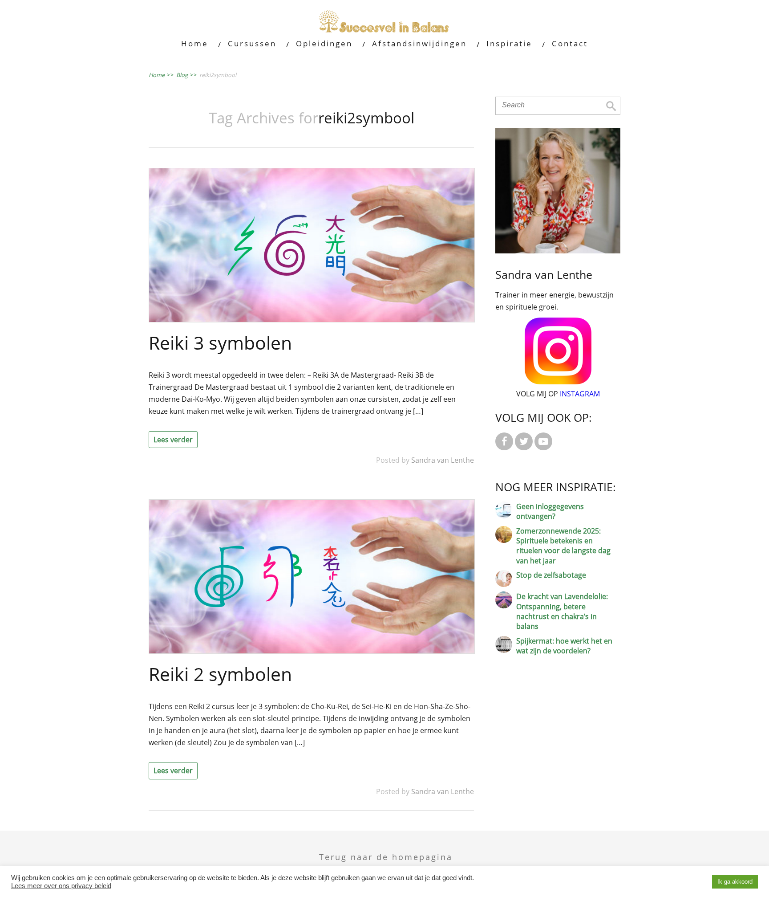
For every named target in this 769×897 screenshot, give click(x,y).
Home (194, 43)
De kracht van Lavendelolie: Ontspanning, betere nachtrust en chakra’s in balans (562, 611)
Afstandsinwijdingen (419, 43)
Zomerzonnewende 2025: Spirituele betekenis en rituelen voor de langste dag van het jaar (563, 546)
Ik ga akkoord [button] (735, 881)
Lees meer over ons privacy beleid (61, 885)
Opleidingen (324, 43)
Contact (570, 43)
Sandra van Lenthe (442, 460)
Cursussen (252, 43)
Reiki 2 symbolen (220, 673)
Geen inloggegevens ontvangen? (550, 511)
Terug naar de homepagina (386, 856)
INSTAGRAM (580, 394)
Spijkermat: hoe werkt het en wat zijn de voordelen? (564, 646)
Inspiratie (509, 43)
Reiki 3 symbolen (220, 342)
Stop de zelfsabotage (551, 575)
